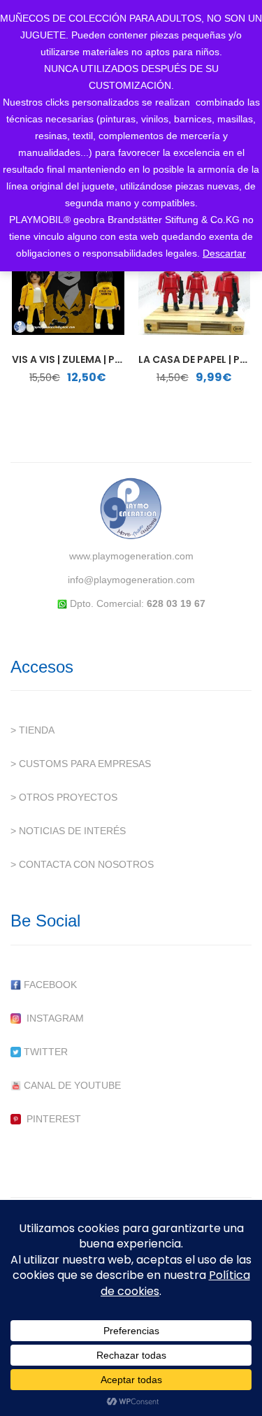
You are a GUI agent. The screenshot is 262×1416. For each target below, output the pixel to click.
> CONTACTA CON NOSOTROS (82, 864)
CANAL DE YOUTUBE (71, 1085)
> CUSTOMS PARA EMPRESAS (80, 763)
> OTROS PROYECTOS (63, 797)
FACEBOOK (49, 984)
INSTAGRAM (52, 1018)
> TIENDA (32, 730)
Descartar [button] (224, 253)
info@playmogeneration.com (131, 579)
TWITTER (44, 1051)
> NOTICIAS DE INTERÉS (68, 830)
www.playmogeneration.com (131, 556)
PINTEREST (51, 1118)
